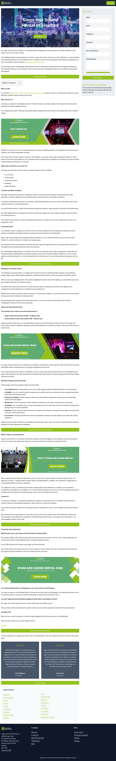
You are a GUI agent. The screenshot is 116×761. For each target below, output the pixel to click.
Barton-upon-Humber (47, 717)
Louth (42, 694)
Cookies (76, 738)
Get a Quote (39, 36)
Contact (110, 3)
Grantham (6, 694)
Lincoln (5, 706)
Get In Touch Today (40, 76)
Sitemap (76, 741)
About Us (34, 732)
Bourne (5, 703)
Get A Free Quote (40, 683)
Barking (3, 625)
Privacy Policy (78, 732)
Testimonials (35, 741)
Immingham (44, 714)
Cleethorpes (45, 708)
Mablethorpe (45, 702)
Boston (5, 700)
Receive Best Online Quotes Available (40, 430)
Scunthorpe (44, 711)
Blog (32, 744)
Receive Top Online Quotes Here (40, 524)
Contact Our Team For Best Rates (40, 264)
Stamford (6, 718)
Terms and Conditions (81, 735)
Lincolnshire (7, 709)
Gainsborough (45, 697)
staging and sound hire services (34, 62)
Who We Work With (37, 738)
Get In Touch (98, 77)
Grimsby (43, 705)
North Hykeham (8, 697)
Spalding (6, 712)
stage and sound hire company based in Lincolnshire (27, 93)
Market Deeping (8, 715)
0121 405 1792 (6, 750)
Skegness (44, 700)
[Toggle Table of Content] (19, 83)
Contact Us (35, 735)
